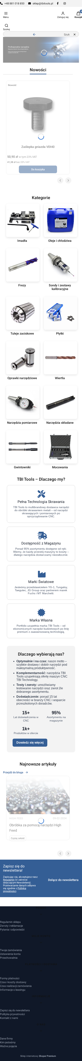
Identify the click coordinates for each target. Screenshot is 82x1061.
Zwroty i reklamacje (11, 925)
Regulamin (8, 879)
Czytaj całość (18, 838)
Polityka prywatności (12, 1014)
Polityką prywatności (14, 890)
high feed (16, 818)
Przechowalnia (9, 957)
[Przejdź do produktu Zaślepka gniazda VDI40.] (38, 112)
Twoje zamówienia (11, 950)
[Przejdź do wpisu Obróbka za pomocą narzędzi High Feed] (38, 795)
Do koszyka (38, 169)
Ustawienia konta (10, 953)
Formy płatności (9, 978)
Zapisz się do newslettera (15, 1010)
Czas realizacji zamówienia (16, 985)
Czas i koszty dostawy (13, 982)
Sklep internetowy (38, 1056)
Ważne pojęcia (8, 1046)
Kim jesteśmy (8, 1042)
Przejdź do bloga (13, 772)
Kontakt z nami (9, 1017)
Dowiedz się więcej (29, 742)
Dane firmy (6, 1038)
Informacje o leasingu (12, 989)
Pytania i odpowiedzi (12, 929)
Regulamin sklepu (10, 921)
